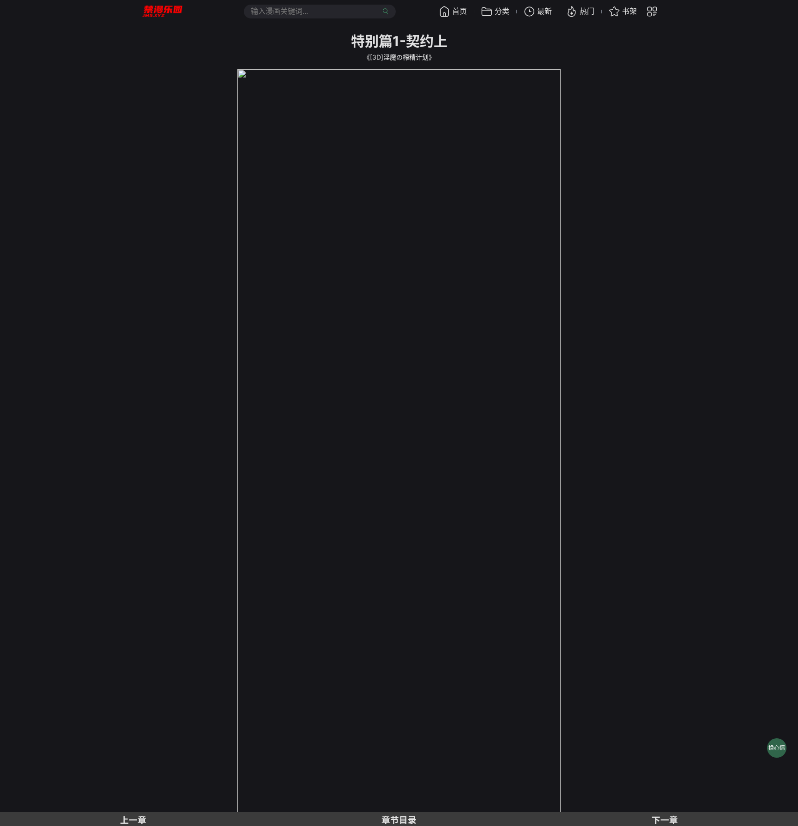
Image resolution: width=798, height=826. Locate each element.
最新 (544, 11)
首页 (459, 11)
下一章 (665, 820)
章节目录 (399, 820)
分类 (502, 11)
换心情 (776, 747)
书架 (629, 11)
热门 (587, 11)
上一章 (133, 820)
